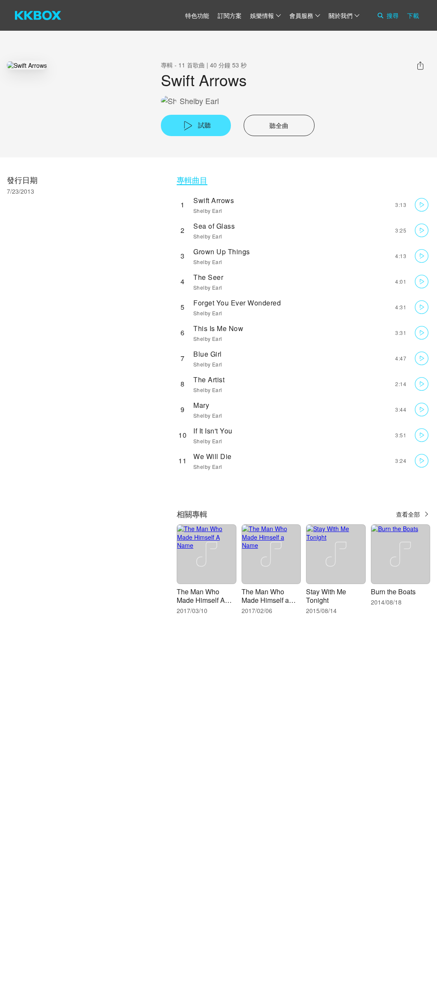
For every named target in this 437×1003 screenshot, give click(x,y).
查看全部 (408, 514)
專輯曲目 (192, 179)
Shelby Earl (199, 101)
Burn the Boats (393, 591)
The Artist (208, 379)
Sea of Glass (214, 226)
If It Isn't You (213, 431)
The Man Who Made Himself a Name (265, 600)
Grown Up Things (221, 251)
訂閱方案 (230, 15)
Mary (201, 405)
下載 (413, 15)
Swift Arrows (213, 200)
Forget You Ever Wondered (237, 303)
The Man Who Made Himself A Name (201, 600)
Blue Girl (207, 354)
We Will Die (212, 456)
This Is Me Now (218, 328)
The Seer (208, 277)
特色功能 (197, 15)
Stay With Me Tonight (326, 596)
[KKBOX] (38, 15)
